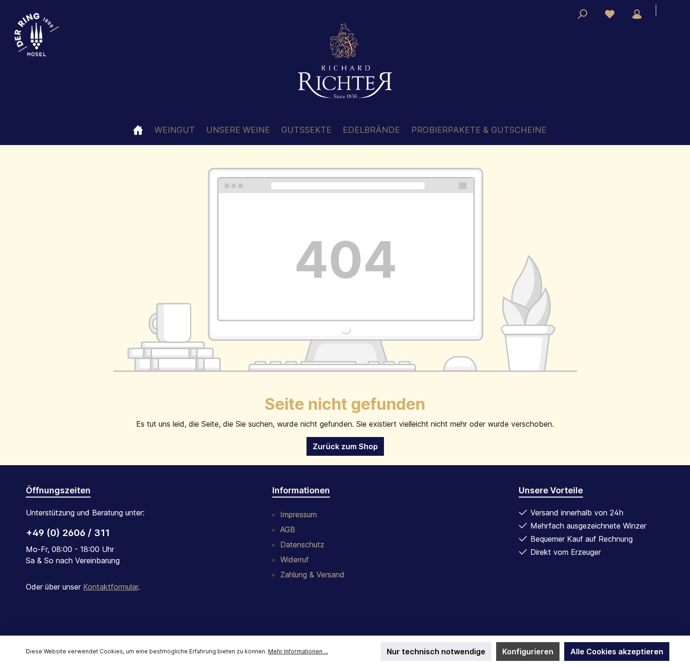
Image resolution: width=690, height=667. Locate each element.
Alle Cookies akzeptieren (616, 651)
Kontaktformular (110, 586)
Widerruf (294, 559)
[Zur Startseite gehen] (345, 60)
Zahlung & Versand (312, 574)
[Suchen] (582, 14)
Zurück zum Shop (345, 446)
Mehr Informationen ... (298, 651)
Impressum (298, 514)
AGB (287, 529)
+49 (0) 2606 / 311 (68, 532)
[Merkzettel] (609, 14)
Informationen (301, 490)
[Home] (143, 129)
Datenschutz (302, 544)
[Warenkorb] (667, 11)
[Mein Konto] (637, 14)
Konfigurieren (527, 651)
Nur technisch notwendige (436, 651)
